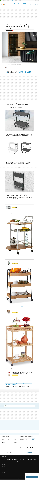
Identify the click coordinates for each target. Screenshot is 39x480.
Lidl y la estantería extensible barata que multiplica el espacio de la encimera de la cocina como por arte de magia (20, 431)
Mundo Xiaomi (3, 466)
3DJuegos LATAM (8, 471)
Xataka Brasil (3, 472)
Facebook (32, 5)
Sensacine (13, 460)
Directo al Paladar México (19, 471)
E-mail (13, 30)
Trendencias (29, 460)
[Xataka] (0, 0)
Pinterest (30, 5)
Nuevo (3, 5)
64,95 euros (21, 306)
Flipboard (12, 30)
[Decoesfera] (19, 3)
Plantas (3, 439)
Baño (8, 439)
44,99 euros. (19, 199)
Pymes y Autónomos (34, 462)
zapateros (15, 442)
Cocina (15, 439)
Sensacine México (13, 471)
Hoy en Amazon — (15, 263)
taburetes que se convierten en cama (25, 72)
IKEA (8, 442)
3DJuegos (8, 460)
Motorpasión (24, 460)
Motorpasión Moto (24, 462)
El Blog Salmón (35, 460)
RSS (29, 447)
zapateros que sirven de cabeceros (23, 71)
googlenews (37, 5)
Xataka (2, 460)
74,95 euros (20, 368)
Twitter (34, 5)
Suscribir (33, 439)
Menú (1, 5)
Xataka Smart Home (3, 464)
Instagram (35, 5)
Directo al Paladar (18, 461)
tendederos (3, 444)
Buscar (4, 5)
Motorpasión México (24, 471)
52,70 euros (18, 257)
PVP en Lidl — (14, 207)
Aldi (14, 444)
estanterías (3, 442)
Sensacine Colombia (13, 473)
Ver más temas (4, 447)
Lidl (8, 444)
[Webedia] (4, 456)
